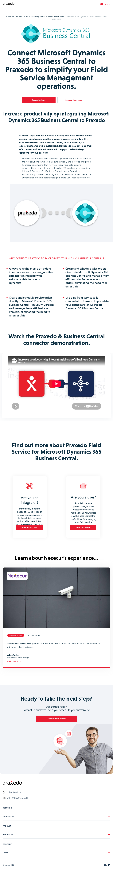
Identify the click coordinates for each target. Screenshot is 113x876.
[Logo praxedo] (56, 784)
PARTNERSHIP (8, 816)
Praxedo (10, 17)
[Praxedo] (8, 4)
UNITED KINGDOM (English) (17, 798)
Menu (107, 4)
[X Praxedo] (109, 865)
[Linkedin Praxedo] (105, 865)
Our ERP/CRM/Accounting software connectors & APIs (40, 17)
